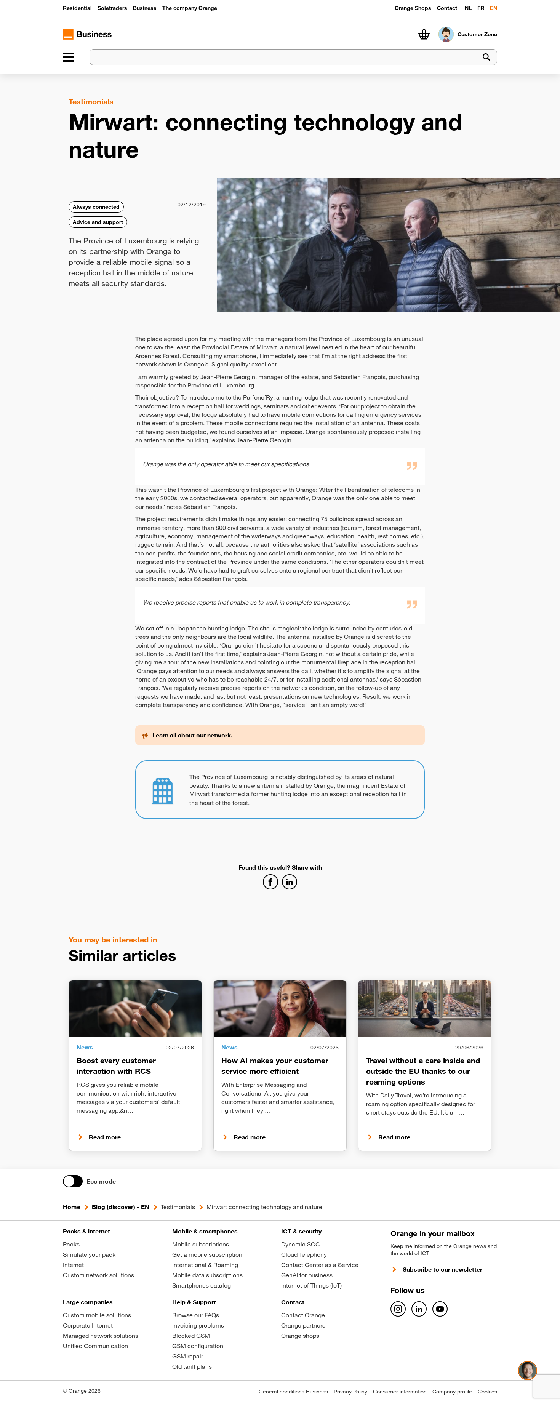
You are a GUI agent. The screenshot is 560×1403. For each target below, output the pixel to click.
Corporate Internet (88, 1325)
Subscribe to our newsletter (442, 1269)
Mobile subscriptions (200, 1244)
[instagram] (398, 1309)
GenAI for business (307, 1275)
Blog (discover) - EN (120, 1207)
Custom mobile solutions (97, 1315)
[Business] (68, 57)
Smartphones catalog (201, 1285)
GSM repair (187, 1356)
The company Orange (189, 8)
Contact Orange (303, 1315)
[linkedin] (419, 1309)
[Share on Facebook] (270, 881)
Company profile (452, 1391)
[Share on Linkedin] (289, 881)
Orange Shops (413, 8)
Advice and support (98, 222)
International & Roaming (205, 1265)
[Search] (486, 57)
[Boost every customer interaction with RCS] (135, 1008)
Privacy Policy (350, 1391)
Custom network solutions (98, 1275)
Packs (71, 1244)
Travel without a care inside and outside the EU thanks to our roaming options (423, 1071)
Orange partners (303, 1325)
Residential (77, 8)
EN (493, 8)
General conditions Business (293, 1391)
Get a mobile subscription (207, 1254)
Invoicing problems (198, 1325)
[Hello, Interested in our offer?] (527, 1370)
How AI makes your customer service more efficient (274, 1066)
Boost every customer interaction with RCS (116, 1066)
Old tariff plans (192, 1366)
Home (71, 1207)
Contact (447, 8)
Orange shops (300, 1335)
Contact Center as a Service (319, 1265)
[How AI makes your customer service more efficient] (280, 1008)
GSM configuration (197, 1346)
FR (480, 8)
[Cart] (424, 34)
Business (145, 8)
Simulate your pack (89, 1254)
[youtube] (440, 1309)
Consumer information (400, 1391)
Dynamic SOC (300, 1244)
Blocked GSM (191, 1335)
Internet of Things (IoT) (311, 1285)
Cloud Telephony (304, 1254)
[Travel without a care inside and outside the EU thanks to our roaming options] (424, 1008)
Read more (105, 1137)
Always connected (96, 206)
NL (468, 8)
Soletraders (112, 8)
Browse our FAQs (195, 1315)
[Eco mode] (73, 1181)
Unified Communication (95, 1346)
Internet (73, 1265)
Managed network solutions (100, 1335)
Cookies (487, 1391)
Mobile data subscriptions (207, 1275)
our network (213, 735)
